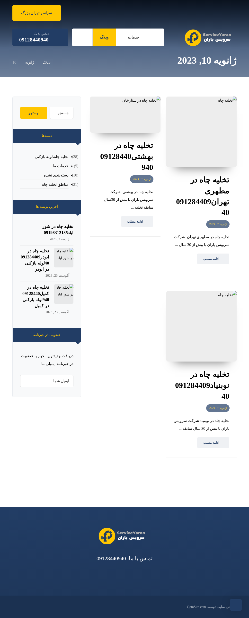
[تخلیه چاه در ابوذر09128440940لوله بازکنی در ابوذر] (63, 257)
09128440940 (111, 558)
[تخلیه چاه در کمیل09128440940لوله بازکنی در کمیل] (63, 294)
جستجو (34, 113)
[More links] (82, 37)
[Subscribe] (26, 381)
